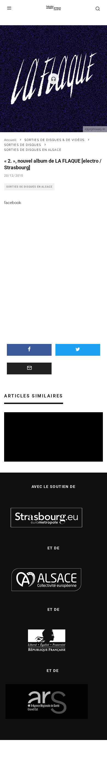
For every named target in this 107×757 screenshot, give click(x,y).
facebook (12, 202)
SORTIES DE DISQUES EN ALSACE (29, 186)
